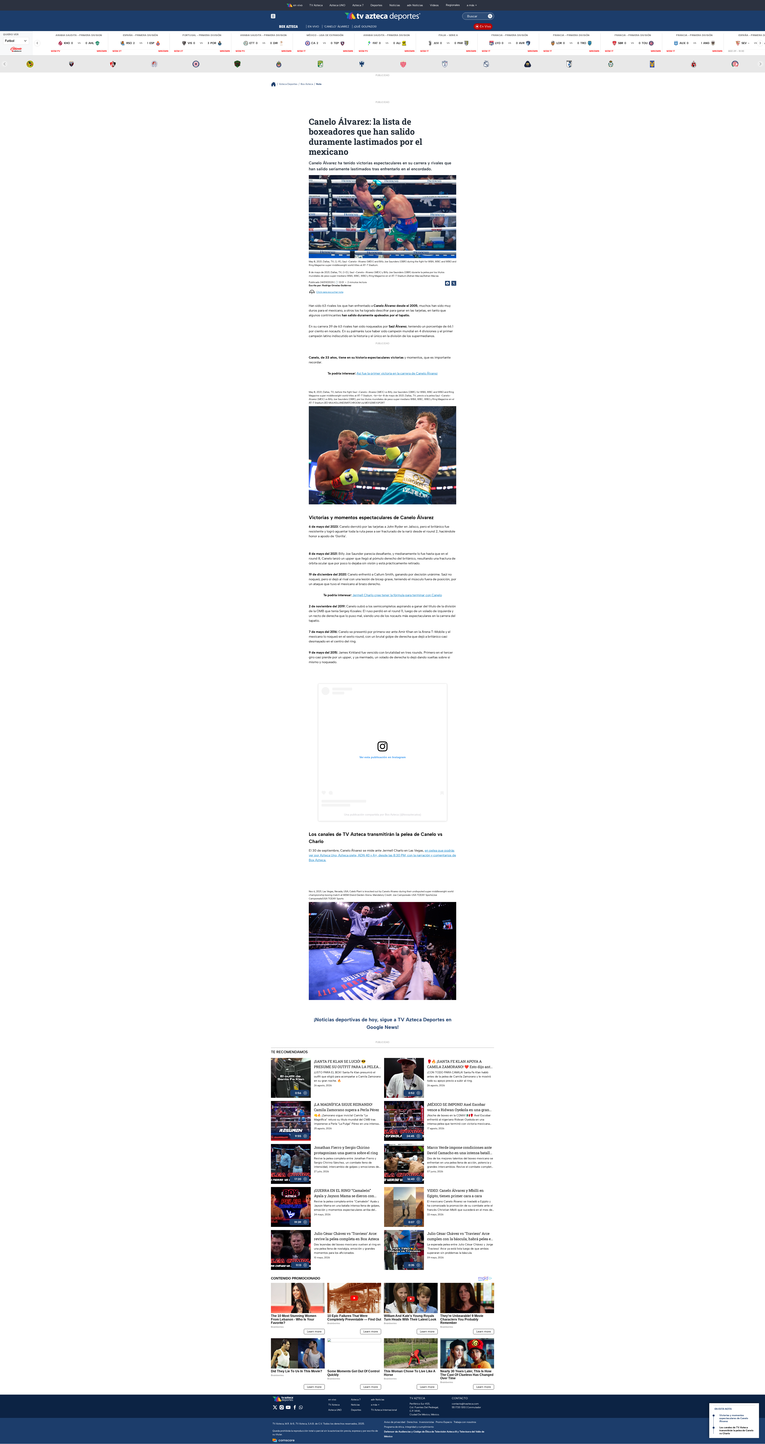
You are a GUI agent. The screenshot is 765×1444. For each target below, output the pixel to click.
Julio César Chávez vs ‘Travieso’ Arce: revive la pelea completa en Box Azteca (346, 1236)
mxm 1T (301, 51)
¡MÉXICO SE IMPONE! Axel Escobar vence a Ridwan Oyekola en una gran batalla (458, 1107)
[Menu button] (287, 16)
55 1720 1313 (458, 1407)
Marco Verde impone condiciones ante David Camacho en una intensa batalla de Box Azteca (459, 1150)
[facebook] (294, 1409)
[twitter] (275, 1409)
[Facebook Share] (447, 283)
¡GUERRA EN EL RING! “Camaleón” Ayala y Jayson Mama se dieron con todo (344, 1193)
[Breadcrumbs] (275, 84)
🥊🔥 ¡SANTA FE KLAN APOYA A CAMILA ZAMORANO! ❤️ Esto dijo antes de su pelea (460, 1064)
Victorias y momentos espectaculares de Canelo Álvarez (733, 1418)
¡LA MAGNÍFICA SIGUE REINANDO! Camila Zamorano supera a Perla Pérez (346, 1107)
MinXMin (102, 51)
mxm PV (55, 51)
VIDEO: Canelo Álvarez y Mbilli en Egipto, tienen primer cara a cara (455, 1193)
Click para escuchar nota (329, 292)
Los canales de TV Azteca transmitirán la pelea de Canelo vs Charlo (736, 1430)
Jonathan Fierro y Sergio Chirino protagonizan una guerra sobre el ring (346, 1150)
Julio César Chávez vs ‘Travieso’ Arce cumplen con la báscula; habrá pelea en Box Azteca (460, 1236)
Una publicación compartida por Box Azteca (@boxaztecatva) (382, 814)
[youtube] (288, 1409)
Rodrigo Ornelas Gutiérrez (336, 285)
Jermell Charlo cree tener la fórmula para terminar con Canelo (397, 595)
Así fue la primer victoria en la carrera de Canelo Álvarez (397, 373)
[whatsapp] (301, 1408)
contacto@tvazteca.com (465, 1403)
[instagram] (281, 1409)
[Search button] (490, 16)
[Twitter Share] (453, 283)
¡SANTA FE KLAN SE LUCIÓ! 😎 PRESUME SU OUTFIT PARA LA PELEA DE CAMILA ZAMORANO (346, 1064)
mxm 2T (117, 51)
